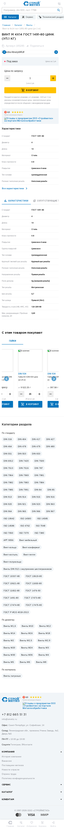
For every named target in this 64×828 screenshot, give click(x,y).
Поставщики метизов (13, 765)
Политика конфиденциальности (18, 778)
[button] (58, 10)
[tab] (16, 200)
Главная (6, 25)
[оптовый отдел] (59, 4)
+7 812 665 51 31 (14, 714)
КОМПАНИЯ (8, 752)
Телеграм (16, 744)
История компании (11, 756)
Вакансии (7, 761)
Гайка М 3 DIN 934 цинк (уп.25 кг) (28, 378)
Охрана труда (9, 774)
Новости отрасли (10, 769)
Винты (29, 25)
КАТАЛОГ (7, 792)
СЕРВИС (6, 785)
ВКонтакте (27, 744)
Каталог (18, 25)
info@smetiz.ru (9, 719)
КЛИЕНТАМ (8, 799)
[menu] (28, 17)
